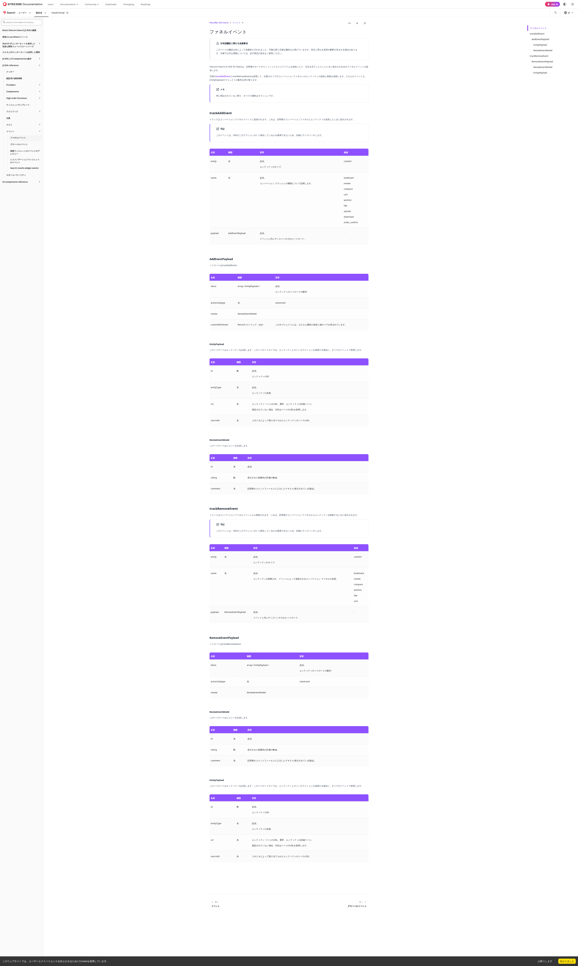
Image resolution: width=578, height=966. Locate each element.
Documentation (68, 4)
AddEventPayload (540, 39)
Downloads (111, 4)
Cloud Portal (57, 12)
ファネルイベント (538, 28)
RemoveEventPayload (542, 61)
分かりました (567, 961)
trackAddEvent (223, 76)
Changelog (128, 4)
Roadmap (145, 4)
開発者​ (39, 12)
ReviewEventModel (542, 50)
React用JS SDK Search (219, 22)
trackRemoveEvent (539, 56)
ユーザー (22, 12)
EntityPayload (540, 44)
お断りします (545, 961)
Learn (51, 4)
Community (90, 4)
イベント (236, 22)
